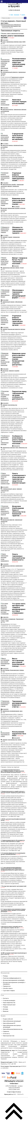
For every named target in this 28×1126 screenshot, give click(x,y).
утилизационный (7, 489)
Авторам (5, 1009)
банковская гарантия (14, 329)
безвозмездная (14, 670)
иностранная (5, 670)
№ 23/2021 (5, 40)
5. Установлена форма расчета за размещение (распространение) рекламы (13, 853)
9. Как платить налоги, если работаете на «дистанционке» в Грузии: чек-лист (11, 927)
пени (16, 447)
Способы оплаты (8, 988)
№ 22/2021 (5, 107)
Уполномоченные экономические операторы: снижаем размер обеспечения (19, 62)
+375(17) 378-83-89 (14, 10)
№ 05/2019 (17, 446)
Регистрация (16, 14)
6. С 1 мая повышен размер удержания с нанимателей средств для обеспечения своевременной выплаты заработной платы (12, 869)
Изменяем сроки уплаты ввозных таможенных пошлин (18, 201)
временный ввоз (18, 145)
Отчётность (6, 1033)
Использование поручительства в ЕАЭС (19, 733)
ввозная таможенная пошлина (10, 208)
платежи (22, 329)
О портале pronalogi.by (9, 1000)
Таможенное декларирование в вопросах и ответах (19, 704)
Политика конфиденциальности (12, 978)
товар (7, 620)
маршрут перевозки (13, 186)
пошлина (16, 370)
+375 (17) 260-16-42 (14, 1089)
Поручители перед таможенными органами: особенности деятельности (19, 395)
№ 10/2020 (5, 327)
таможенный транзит (8, 302)
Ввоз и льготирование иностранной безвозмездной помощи (18, 662)
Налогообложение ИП (9, 1023)
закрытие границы (7, 145)
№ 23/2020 (5, 300)
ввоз (20, 41)
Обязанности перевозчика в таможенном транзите (17, 230)
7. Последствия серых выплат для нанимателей (13, 886)
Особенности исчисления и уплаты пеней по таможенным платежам (18, 439)
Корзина (23, 14)
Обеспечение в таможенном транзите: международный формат (18, 294)
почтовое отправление (8, 619)
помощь (21, 670)
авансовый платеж (7, 109)
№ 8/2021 (16, 266)
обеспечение (18, 302)
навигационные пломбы (9, 184)
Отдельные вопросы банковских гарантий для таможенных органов (17, 320)
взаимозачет (19, 566)
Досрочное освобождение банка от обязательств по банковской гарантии (18, 511)
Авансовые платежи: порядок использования (19, 101)
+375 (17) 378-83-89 (10, 1086)
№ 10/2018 (5, 564)
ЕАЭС (23, 41)
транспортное (5, 490)
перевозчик (16, 237)
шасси (14, 489)
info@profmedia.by (16, 1092)
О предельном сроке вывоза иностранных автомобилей (17, 136)
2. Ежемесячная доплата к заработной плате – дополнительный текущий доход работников (13, 792)
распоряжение (5, 111)
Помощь (5, 976)
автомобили (4, 147)
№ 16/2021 (5, 183)
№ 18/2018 (5, 518)
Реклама (5, 1007)
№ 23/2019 (5, 403)
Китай (22, 267)
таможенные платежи (12, 41)
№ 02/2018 (17, 738)
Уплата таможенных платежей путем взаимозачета (18, 557)
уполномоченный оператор (10, 72)
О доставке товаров (9, 990)
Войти (11, 14)
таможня (4, 237)
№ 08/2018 (5, 617)
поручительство (12, 405)
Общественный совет (9, 1004)
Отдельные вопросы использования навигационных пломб (18, 176)
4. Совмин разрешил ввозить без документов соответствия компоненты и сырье (13, 841)
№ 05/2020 (5, 369)
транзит (10, 237)
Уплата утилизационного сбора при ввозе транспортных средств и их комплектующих (19, 478)
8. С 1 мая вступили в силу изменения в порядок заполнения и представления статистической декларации (13, 910)
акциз (4, 41)
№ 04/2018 (5, 668)
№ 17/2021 (5, 143)
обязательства (23, 447)
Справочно (6, 1031)
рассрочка (4, 210)
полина (20, 739)
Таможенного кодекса (17, 77)
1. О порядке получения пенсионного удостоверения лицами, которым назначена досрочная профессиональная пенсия (12, 771)
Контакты (6, 998)
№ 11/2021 (5, 235)
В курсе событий (8, 1019)
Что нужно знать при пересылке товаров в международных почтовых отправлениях (18, 608)
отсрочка (22, 208)
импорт (17, 267)
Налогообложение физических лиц (12, 1029)
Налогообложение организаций (12, 1021)
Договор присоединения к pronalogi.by (13, 980)
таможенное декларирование (10, 711)
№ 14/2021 (17, 206)
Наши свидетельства (9, 1002)
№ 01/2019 (5, 487)
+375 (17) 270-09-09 (14, 1087)
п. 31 (2, 678)
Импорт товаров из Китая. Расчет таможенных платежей (19, 260)
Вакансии (5, 1011)
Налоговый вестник (8, 1035)
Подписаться (6, 986)
